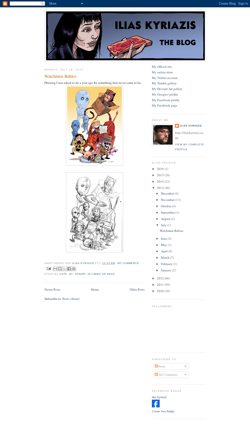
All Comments (167, 374)
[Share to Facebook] (69, 268)
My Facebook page (164, 105)
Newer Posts (52, 289)
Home (95, 289)
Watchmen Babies (60, 76)
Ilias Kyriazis (159, 397)
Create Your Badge (163, 411)
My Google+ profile (165, 94)
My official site (162, 66)
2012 (161, 278)
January (166, 270)
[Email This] (55, 268)
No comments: (128, 263)
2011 (161, 284)
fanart (80, 274)
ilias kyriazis (191, 125)
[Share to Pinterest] (73, 268)
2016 (161, 169)
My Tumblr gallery (164, 83)
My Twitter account (165, 78)
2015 (161, 175)
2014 (161, 181)
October (166, 206)
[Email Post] (48, 268)
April (164, 251)
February (167, 264)
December (168, 193)
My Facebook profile (165, 100)
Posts (161, 366)
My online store (162, 72)
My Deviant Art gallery (167, 89)
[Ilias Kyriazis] (156, 406)
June (164, 238)
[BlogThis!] (59, 268)
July (164, 225)
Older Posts (137, 289)
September (168, 212)
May (164, 245)
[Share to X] (64, 268)
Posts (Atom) (70, 298)
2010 (161, 291)
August (166, 219)
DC (71, 274)
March (165, 257)
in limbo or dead (101, 274)
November (168, 199)
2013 (161, 188)
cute (63, 274)
